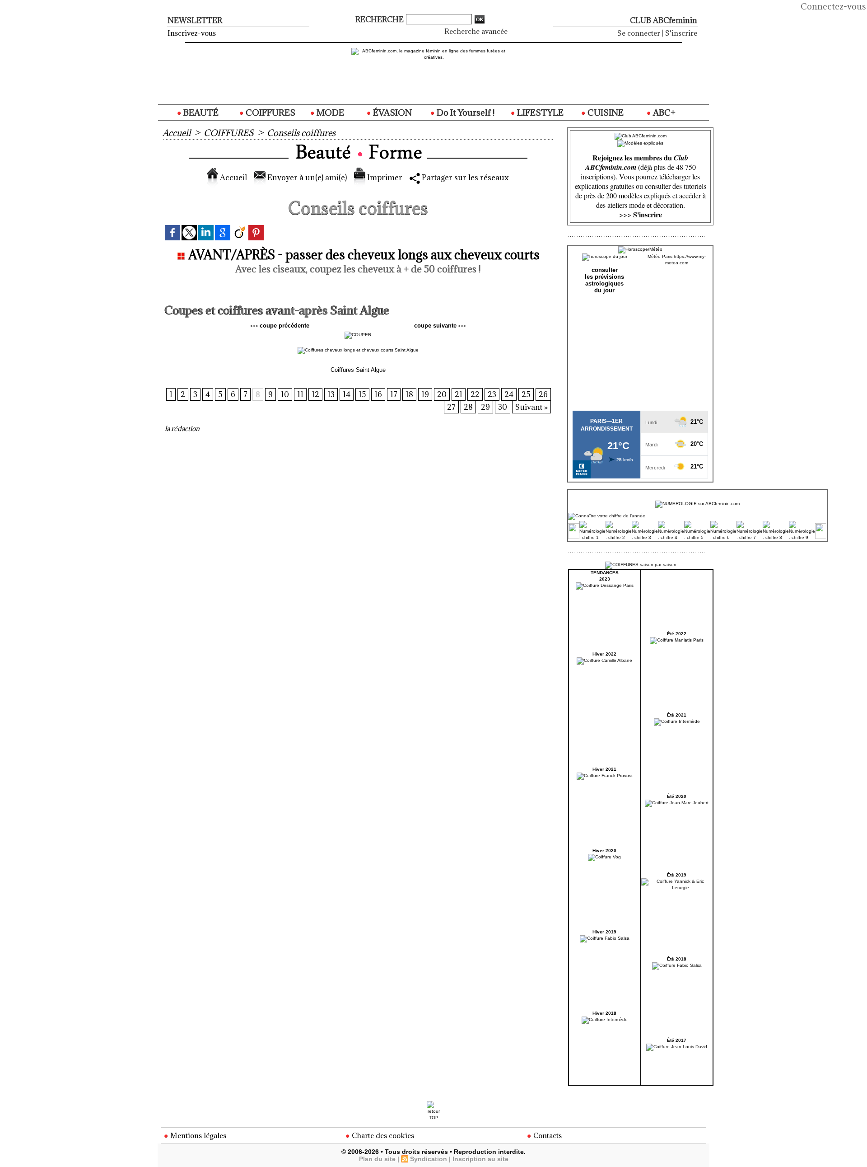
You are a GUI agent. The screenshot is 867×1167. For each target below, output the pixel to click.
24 (508, 394)
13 (331, 394)
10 (285, 394)
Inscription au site (480, 1158)
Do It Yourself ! (464, 112)
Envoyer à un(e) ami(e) (306, 178)
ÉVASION (391, 112)
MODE (329, 112)
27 (451, 407)
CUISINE (605, 112)
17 (393, 394)
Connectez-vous (833, 6)
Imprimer (383, 178)
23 (492, 394)
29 (485, 407)
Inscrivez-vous (192, 32)
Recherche (380, 19)
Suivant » (531, 407)
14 (346, 394)
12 (315, 394)
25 (526, 394)
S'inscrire (681, 32)
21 (458, 394)
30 (502, 407)
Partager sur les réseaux (464, 178)
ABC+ (663, 112)
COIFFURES (269, 112)
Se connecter (638, 32)
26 (543, 394)
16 (378, 394)
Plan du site (377, 1158)
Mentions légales (197, 1135)
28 (468, 407)
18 (409, 394)
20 (442, 394)
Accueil (177, 132)
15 (362, 394)
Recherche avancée (476, 31)
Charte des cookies (382, 1135)
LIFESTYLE (539, 112)
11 (300, 394)
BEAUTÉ (200, 112)
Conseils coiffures (301, 132)
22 (475, 394)
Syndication (428, 1158)
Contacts (546, 1135)
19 (425, 394)
